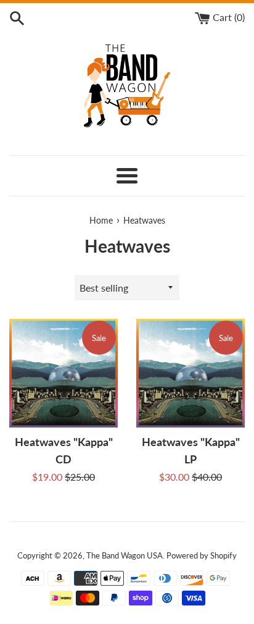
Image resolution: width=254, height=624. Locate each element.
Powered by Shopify (201, 555)
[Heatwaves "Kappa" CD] (63, 373)
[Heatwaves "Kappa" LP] (190, 373)
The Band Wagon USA (124, 555)
